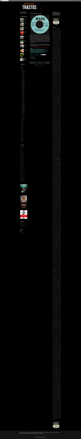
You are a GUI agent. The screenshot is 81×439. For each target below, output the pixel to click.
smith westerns (59, 312)
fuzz (56, 139)
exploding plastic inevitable (55, 131)
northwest (54, 249)
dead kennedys (56, 106)
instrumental (58, 164)
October (23, 117)
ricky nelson (58, 282)
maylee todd (56, 222)
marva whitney (59, 220)
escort (54, 129)
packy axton (54, 254)
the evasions (54, 355)
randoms (53, 274)
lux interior (56, 216)
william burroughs (54, 413)
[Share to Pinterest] (45, 54)
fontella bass (58, 135)
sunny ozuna (54, 330)
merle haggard (56, 225)
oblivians (55, 250)
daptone (53, 100)
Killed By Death (22, 158)
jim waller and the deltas (57, 177)
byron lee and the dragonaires (56, 76)
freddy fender (59, 137)
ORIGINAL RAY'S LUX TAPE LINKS (23, 99)
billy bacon (59, 57)
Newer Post (32, 62)
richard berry (57, 280)
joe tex (59, 180)
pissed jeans (56, 263)
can (54, 77)
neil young (56, 243)
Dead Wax (21, 151)
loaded (53, 211)
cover (54, 94)
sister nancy (58, 308)
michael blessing (56, 226)
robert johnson (57, 284)
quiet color (59, 272)
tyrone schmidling (57, 402)
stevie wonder (55, 326)
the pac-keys (54, 371)
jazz (54, 173)
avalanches (54, 45)
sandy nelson (55, 298)
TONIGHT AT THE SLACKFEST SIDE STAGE (23, 81)
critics (60, 96)
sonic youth (54, 316)
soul (56, 317)
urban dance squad (59, 404)
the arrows (56, 340)
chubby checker (59, 85)
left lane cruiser (59, 202)
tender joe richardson (56, 337)
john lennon (56, 182)
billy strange (55, 59)
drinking (56, 119)
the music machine (57, 370)
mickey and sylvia (55, 228)
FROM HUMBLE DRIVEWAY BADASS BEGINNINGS (25, 59)
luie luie (55, 215)
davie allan (59, 105)
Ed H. (56, 30)
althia (54, 37)
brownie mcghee (59, 71)
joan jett (55, 179)
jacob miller (57, 169)
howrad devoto (54, 160)
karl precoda (59, 191)
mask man (54, 221)
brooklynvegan (55, 71)
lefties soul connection (55, 203)
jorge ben (55, 188)
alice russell (58, 35)
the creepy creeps (55, 350)
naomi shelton (54, 242)
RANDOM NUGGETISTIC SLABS (23, 108)
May (22, 122)
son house (55, 315)
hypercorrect (54, 161)
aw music (59, 45)
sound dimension (55, 318)
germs (55, 144)
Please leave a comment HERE (56, 15)
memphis (54, 224)
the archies (54, 340)
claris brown (55, 87)
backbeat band (54, 47)
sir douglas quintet (58, 307)
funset (55, 139)
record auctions (57, 276)
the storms (60, 384)
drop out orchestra (56, 120)
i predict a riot (59, 161)
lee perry (57, 202)
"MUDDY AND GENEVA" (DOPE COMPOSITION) (23, 110)
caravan (58, 78)
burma (53, 75)
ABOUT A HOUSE (25, 36)
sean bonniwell (57, 302)
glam (59, 145)
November (23, 116)
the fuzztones (56, 356)
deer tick (54, 107)
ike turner (57, 163)
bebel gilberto (55, 51)
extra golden (59, 131)
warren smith (56, 409)
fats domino (57, 132)
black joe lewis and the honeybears (57, 60)
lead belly (55, 201)
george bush (57, 142)
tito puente (55, 396)
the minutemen (56, 368)
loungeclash (59, 214)
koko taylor (57, 197)
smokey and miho (55, 313)
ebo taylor (60, 122)
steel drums (56, 324)
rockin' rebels (56, 287)
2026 (21, 65)
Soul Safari (21, 170)
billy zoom (58, 59)
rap (60, 274)
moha (56, 234)
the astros (59, 341)
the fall (59, 355)
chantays (53, 82)
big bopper (60, 54)
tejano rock (56, 336)
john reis (58, 183)
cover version (59, 94)
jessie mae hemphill (58, 176)
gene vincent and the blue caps (57, 141)
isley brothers (58, 166)
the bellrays (59, 343)
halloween (54, 152)
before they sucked (56, 52)
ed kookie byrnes (54, 123)
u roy (60, 402)
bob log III (59, 65)
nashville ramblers (58, 242)
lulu (56, 215)
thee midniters (59, 393)
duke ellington (54, 121)
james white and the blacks (57, 171)
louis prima (56, 214)
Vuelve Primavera (22, 181)
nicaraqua (57, 245)
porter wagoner (57, 266)
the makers (56, 365)
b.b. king (55, 46)
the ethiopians (59, 354)
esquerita (58, 129)
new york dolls (54, 245)
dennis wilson (57, 109)
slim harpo (54, 311)
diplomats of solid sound (55, 113)
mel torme (56, 223)
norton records (56, 249)
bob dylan (56, 65)
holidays (58, 158)
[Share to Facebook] (44, 54)
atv (56, 44)
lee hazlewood (54, 202)
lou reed (53, 214)
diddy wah (55, 112)
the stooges (57, 384)
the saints (58, 379)
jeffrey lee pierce (56, 174)
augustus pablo (59, 44)
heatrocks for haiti (58, 156)
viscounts (55, 407)
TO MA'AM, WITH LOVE (25, 27)
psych (60, 268)
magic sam (54, 217)
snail (57, 313)
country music (59, 93)
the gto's (53, 358)
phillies (56, 262)
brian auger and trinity (57, 70)
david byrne (56, 105)
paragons (53, 255)
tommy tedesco (54, 398)
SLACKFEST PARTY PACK (22, 93)
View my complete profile (23, 232)
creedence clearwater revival (56, 96)
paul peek (59, 256)
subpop (54, 328)
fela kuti (60, 132)
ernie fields (58, 128)
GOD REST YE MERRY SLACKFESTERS (23, 88)
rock (54, 285)
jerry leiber (59, 175)
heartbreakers (54, 156)
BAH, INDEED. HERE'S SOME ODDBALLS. (23, 114)
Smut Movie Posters (22, 226)
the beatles (56, 343)
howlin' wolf (59, 159)
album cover (56, 34)
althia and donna (57, 37)
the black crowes (57, 344)
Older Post (48, 62)
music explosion (55, 240)
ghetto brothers (58, 144)
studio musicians (57, 327)
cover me (56, 94)
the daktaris (58, 350)
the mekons (54, 367)
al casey (58, 32)
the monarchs (59, 368)
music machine (59, 240)
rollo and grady (56, 290)
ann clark (60, 40)
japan (56, 172)
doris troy (60, 116)
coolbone (53, 91)
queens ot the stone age (55, 272)
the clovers (55, 348)
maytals (59, 222)
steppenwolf (59, 324)
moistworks (58, 234)
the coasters (58, 348)
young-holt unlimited (55, 418)
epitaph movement (57, 127)
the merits (60, 367)
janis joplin (55, 172)
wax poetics (59, 409)
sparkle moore (59, 320)
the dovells (58, 353)
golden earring (57, 147)
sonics (57, 316)
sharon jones (55, 305)
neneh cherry (56, 244)
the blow (60, 345)
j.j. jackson (54, 167)
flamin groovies (54, 133)
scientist (56, 299)
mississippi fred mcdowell (55, 232)
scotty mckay (59, 300)
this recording (59, 395)
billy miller (59, 58)
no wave (60, 247)
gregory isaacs (54, 150)
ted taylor (57, 335)
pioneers (53, 263)
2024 (21, 67)
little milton (58, 209)
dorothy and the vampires (55, 117)
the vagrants (56, 388)
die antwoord (59, 112)
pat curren (57, 255)
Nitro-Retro (21, 163)
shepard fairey (54, 306)
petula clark (59, 261)
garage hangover (58, 140)
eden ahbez (56, 124)
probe (53, 268)
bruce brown (54, 72)
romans (59, 290)
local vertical (55, 211)
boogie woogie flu (57, 68)
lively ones (55, 210)
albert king (54, 34)
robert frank (55, 284)
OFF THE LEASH (25, 53)
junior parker (57, 190)
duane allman (59, 120)
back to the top (52, 432)
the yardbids (58, 392)
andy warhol (57, 40)
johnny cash (54, 185)
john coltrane (55, 181)
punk (60, 270)
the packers (59, 371)
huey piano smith (58, 160)
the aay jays (58, 339)
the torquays (54, 387)
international (54, 165)
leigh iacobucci (55, 204)
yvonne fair (58, 418)
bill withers (54, 57)
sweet (53, 333)
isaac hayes (55, 166)
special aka (56, 321)
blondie (60, 62)
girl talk (57, 145)
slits (55, 311)
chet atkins (54, 84)
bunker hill (57, 74)
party (55, 255)
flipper (57, 134)
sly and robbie (59, 311)
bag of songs (59, 47)
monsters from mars (55, 236)
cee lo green (54, 81)
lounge (57, 214)
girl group (55, 145)
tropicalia (54, 401)
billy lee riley (56, 58)
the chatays (58, 347)
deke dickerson (57, 107)
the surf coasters (59, 385)
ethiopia (60, 129)
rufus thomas (59, 295)
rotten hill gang (54, 293)
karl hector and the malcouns (55, 191)
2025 (21, 66)
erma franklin (55, 128)
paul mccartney (56, 256)
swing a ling (55, 333)
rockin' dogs (54, 287)
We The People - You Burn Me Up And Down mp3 (37, 51)
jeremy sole (59, 174)
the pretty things (56, 374)
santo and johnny (59, 298)
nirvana (53, 247)
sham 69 (57, 304)
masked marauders (57, 221)
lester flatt (60, 206)
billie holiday (56, 57)
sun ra (59, 329)
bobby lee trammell (57, 67)
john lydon (59, 182)
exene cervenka (54, 130)
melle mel (58, 223)
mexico (53, 226)
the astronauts (55, 341)
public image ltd (57, 270)
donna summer (54, 116)
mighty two (56, 229)
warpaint (53, 409)
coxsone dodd (54, 95)
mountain (54, 238)
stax (54, 324)
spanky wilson (56, 320)
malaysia (60, 217)
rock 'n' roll (56, 285)
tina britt (53, 396)
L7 (57, 30)
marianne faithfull (57, 219)
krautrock (59, 198)
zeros (60, 418)
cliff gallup (60, 87)
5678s (59, 29)
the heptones (56, 359)
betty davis (55, 53)
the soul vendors (56, 382)
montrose (58, 236)
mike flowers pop (59, 229)
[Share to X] (43, 54)
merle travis (59, 225)
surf (58, 331)
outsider (60, 253)
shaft (53, 304)
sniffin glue (59, 313)
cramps (60, 95)
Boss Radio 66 (22, 147)
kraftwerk (56, 198)
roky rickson (57, 289)
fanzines (53, 132)
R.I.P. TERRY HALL (23, 75)
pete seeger (59, 260)
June (22, 121)
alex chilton (58, 34)
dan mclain (58, 99)
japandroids (59, 172)
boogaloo (54, 68)
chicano (56, 84)
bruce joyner (59, 72)
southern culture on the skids (57, 319)
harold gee (54, 155)
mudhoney (59, 239)
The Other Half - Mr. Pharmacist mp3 (35, 52)
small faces (54, 312)
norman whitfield (55, 248)
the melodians (56, 367)
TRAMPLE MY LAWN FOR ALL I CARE (23, 105)
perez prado (58, 259)
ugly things (55, 403)
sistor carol (57, 309)
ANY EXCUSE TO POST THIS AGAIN (25, 41)
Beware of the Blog (22, 146)
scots (57, 299)
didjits (57, 112)
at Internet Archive (43, 52)
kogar (55, 197)
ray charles (55, 275)
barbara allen (55, 49)
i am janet (56, 161)
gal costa (60, 139)
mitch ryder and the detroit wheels (57, 232)
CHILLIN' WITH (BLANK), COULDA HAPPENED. (23, 96)
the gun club (59, 358)
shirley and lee (57, 306)
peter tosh (57, 261)
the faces (57, 355)
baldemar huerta (59, 48)
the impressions (56, 360)
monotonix (60, 235)
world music (54, 416)
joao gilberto (57, 179)
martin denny (55, 220)
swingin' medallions (58, 333)
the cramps (56, 349)
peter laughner (54, 261)
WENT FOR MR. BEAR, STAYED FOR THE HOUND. (23, 72)
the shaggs (59, 380)
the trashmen (58, 387)
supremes (57, 331)
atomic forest (54, 44)
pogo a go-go (57, 264)
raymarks (55, 276)
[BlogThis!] (42, 54)
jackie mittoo (59, 168)
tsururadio (58, 401)
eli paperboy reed (56, 126)
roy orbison (58, 294)
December (23, 70)
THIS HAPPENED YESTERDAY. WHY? (25, 50)
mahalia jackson (57, 217)
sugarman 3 (54, 329)
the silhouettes (56, 381)
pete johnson (56, 260)
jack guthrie (59, 167)
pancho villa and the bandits (58, 254)
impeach (60, 163)
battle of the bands (54, 50)
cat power (60, 80)
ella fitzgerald (59, 126)
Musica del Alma (22, 162)
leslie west (54, 206)
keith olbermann (54, 193)
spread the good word (57, 322)
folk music (55, 135)
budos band (54, 73)
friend (54, 138)
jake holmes (59, 169)
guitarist (58, 151)
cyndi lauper (57, 98)
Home (40, 62)
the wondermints (58, 391)
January (23, 126)
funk (58, 138)
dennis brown (56, 108)
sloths (56, 311)
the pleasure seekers (55, 373)
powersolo (55, 267)
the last (57, 364)
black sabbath (56, 61)
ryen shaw (60, 296)
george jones (54, 143)
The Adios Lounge (22, 175)
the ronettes (58, 377)
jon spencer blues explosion (57, 187)
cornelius (58, 91)
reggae (55, 277)
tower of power (57, 399)
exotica (60, 130)
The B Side (21, 176)
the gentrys (59, 356)
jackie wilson (54, 169)
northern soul (59, 248)
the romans (56, 377)
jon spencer (58, 187)
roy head (56, 294)
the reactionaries (58, 376)
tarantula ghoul (54, 335)
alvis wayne (55, 38)
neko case (58, 243)
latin (60, 200)
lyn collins (58, 216)
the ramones (56, 375)
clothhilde (53, 88)
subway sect (59, 328)
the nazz (60, 370)
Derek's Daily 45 (22, 152)
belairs (58, 52)
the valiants (58, 388)
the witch (56, 391)
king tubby (54, 196)
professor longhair (56, 268)
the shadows (55, 380)
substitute (57, 328)
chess (60, 83)
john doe (59, 181)
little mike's (55, 209)
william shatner (58, 413)
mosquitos (57, 237)
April (22, 123)
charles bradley (56, 82)
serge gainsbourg (54, 303)
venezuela (57, 406)
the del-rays (55, 351)
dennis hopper (54, 109)
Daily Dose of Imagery (22, 222)
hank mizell (54, 153)
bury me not (58, 75)
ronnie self (54, 292)
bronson (53, 71)
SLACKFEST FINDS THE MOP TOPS (23, 90)
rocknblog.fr (59, 287)
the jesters (56, 362)
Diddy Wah (21, 153)
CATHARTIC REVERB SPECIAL (25, 32)
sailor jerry (54, 297)
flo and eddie (59, 134)
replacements (54, 278)
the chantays (55, 347)
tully (59, 401)
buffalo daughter (57, 73)
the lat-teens (59, 364)
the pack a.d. (57, 371)
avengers (57, 45)
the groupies (56, 357)
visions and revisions (59, 407)
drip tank (58, 119)
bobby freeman (54, 67)
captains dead (56, 78)
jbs (57, 173)
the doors (56, 353)
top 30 (55, 399)
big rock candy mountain (57, 55)
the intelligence (56, 361)
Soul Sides (21, 171)
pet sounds (54, 260)
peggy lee (59, 258)
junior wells (59, 190)
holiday (56, 158)
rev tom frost (57, 278)
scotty (57, 300)
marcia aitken (56, 218)
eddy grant (54, 124)
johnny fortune (56, 185)
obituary (53, 250)
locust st (57, 211)
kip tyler (59, 196)
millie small (55, 231)
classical (57, 87)
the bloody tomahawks (57, 345)
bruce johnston (56, 72)
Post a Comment (33, 58)
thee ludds (56, 393)
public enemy (54, 270)
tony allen (57, 398)
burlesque (60, 74)
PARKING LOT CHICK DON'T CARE (25, 24)
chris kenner (56, 85)
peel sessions (56, 258)
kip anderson (57, 196)
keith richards (58, 193)
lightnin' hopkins (56, 207)
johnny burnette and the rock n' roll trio (57, 184)
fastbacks (55, 132)
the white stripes (59, 390)
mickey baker (59, 228)
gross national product (58, 150)
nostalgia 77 (59, 249)
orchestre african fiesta (56, 252)
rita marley (55, 283)
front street (56, 138)
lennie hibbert (59, 204)
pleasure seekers (54, 264)
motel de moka (59, 237)
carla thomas (54, 79)
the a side (56, 339)
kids (59, 194)
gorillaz (53, 148)
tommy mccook (59, 397)
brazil (54, 70)
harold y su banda (57, 155)
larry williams (58, 199)
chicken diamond (59, 84)
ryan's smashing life (57, 296)
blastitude (55, 62)
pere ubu (55, 259)
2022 (21, 69)
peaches (57, 257)
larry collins (55, 199)
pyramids (53, 271)
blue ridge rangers (56, 63)
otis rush (58, 253)
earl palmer (54, 122)
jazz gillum (56, 173)
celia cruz (56, 81)
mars (53, 220)
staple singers (58, 323)
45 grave (56, 29)
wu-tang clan (58, 416)
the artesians (58, 340)
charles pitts (59, 82)
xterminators (59, 417)
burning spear (55, 75)
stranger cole (59, 326)
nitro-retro (55, 247)
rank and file (59, 274)
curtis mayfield (54, 98)
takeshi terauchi (59, 334)
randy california (55, 274)
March (22, 124)
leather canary (58, 201)
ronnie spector (56, 292)
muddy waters (56, 239)
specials (60, 321)
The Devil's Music (22, 177)
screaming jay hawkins (55, 301)
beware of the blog (56, 54)
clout (55, 88)
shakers (55, 304)
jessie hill (55, 176)
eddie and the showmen (58, 123)
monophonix (57, 235)
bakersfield (55, 48)
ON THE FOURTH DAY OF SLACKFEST (23, 102)
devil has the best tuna (58, 110)
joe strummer (55, 180)
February (23, 125)
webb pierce (59, 410)
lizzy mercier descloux (58, 210)
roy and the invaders (58, 293)
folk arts (53, 135)
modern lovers (54, 234)
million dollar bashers (59, 231)
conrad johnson (58, 90)
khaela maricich (56, 194)
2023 (21, 68)
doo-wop (57, 116)
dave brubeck (57, 102)
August (22, 119)
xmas (57, 417)
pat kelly (59, 255)
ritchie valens (57, 283)
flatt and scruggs (55, 134)
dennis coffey (59, 108)
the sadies (55, 379)
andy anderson (54, 40)
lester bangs (56, 206)
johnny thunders (59, 186)
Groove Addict (21, 157)
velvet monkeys (57, 405)
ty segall (54, 402)
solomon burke (54, 314)
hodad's (54, 158)
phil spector (54, 262)
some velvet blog (58, 314)
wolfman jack (59, 415)
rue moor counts (56, 295)
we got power (56, 410)
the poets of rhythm (59, 373)
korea (54, 198)
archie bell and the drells (57, 41)
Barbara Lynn (54, 30)
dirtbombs (59, 113)
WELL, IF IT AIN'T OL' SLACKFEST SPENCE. (23, 85)
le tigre (53, 201)
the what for (56, 390)
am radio (58, 38)
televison (58, 336)
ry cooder (54, 296)
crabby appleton (57, 95)
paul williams (55, 257)
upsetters (55, 404)
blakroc (53, 62)
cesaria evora (59, 81)
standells (55, 323)
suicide (56, 329)
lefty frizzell (59, 203)
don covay (55, 115)
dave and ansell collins (58, 101)
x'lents (55, 417)
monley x (55, 235)
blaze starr (58, 62)
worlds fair (56, 416)
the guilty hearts (56, 358)
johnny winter (54, 187)
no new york (57, 247)
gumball (60, 151)
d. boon (60, 98)
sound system (59, 318)
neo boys (59, 244)
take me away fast (55, 334)
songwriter (60, 315)
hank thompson (57, 153)
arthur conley (56, 43)
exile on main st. (57, 130)
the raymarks (54, 376)
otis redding (55, 253)
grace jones (57, 148)
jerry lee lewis (55, 175)
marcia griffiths (59, 218)
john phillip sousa (54, 183)
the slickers (59, 381)
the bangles (59, 342)
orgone (60, 252)
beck (57, 51)
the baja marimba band (56, 342)
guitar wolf (55, 151)
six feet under (59, 309)
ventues (58, 406)
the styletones (55, 385)
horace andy (54, 159)
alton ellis (60, 37)
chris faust (54, 85)
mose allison (54, 237)
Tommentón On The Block (23, 180)
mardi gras (54, 219)
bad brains (57, 47)
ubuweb (53, 403)
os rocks (53, 253)
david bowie (54, 105)
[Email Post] (40, 54)
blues (53, 64)
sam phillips (59, 297)
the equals (56, 354)
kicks (58, 194)
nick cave (60, 245)
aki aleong (56, 32)
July (22, 120)
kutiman (53, 199)
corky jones (56, 91)
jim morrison (54, 177)
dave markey (54, 104)
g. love (57, 139)
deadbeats (59, 106)
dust (58, 121)
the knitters (55, 364)
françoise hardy (55, 137)
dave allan (55, 101)
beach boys (57, 50)
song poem (57, 315)
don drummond (58, 115)
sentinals (60, 302)
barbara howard (58, 49)
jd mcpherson (59, 173)
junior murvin (54, 190)
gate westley (58, 141)
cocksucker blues (58, 88)
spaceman (54, 320)
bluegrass (60, 63)
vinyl (53, 407)
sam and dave (56, 297)
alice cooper (55, 35)
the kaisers (59, 362)
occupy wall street (59, 250)
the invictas (59, 361)
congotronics (54, 90)
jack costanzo (56, 167)
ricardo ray (55, 280)
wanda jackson (56, 408)
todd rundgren (58, 396)
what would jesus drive (56, 412)
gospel (55, 148)
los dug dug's (56, 212)
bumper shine (54, 74)
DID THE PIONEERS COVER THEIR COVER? (25, 19)
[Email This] (41, 54)
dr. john (56, 118)
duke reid (57, 121)
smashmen (56, 312)
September (23, 118)
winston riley (54, 415)
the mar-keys (58, 365)
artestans (53, 43)
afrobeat (53, 32)
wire (56, 415)
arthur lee (60, 43)
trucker (55, 401)
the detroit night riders (58, 351)
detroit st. (55, 110)
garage (55, 140)
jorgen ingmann (58, 188)
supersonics (54, 331)
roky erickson (54, 289)
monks (53, 235)
